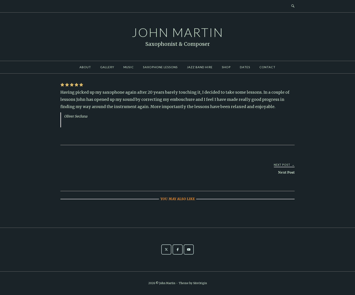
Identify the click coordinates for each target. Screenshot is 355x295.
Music (128, 67)
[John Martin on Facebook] (178, 249)
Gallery (107, 67)
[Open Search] (293, 6)
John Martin (178, 32)
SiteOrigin (200, 283)
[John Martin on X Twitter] (166, 249)
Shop (226, 67)
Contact (267, 67)
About (85, 67)
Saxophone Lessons (160, 67)
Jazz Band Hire (200, 67)
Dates (245, 67)
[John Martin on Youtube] (189, 249)
